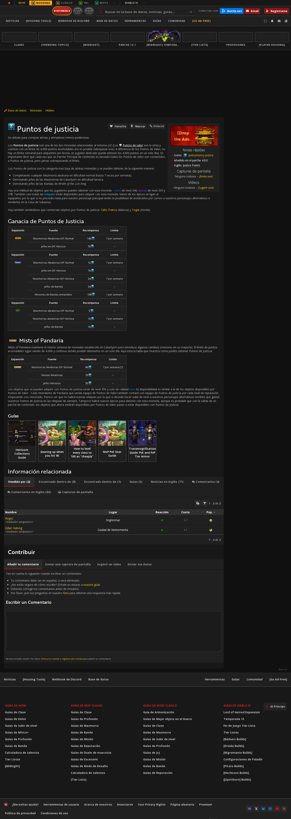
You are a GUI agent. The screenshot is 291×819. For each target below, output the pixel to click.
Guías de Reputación (85, 746)
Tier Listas (12, 759)
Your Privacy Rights (151, 804)
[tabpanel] (114, 521)
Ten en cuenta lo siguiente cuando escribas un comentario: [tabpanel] (63, 616)
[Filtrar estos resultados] (205, 503)
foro (66, 593)
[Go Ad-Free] (201, 21)
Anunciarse (125, 804)
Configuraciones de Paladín (242, 759)
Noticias (12, 21)
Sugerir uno (206, 188)
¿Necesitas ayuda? (25, 804)
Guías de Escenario (84, 759)
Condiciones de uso (54, 813)
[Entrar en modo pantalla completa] (265, 21)
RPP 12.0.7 (89, 10)
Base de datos (107, 21)
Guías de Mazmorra (85, 726)
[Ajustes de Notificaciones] (272, 21)
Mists (104, 3)
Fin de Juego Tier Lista (239, 726)
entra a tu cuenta (50, 658)
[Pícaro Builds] (233, 766)
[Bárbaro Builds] (234, 739)
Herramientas (215, 679)
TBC (86, 3)
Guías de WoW (15, 705)
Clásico (67, 3)
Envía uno (206, 176)
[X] (256, 809)
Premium (205, 804)
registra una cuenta (72, 658)
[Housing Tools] (34, 679)
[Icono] (11, 126)
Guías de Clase (15, 712)
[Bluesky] (263, 809)
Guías (157, 21)
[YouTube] (277, 809)
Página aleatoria (182, 804)
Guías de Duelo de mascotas (91, 752)
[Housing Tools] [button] (38, 21)
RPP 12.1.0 (77, 10)
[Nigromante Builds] (237, 752)
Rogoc (9, 518)
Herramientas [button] (135, 21)
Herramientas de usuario (61, 804)
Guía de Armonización (158, 712)
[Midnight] (12, 766)
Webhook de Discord (74, 21)
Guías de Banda (16, 746)
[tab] (19, 482)
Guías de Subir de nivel (21, 726)
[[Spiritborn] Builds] (237, 779)
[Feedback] (279, 21)
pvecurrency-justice (200, 155)
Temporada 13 (233, 719)
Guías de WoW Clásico (160, 705)
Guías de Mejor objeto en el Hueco (167, 719)
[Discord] (249, 809)
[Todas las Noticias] (9, 3)
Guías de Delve (15, 719)
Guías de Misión (82, 739)
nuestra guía (91, 585)
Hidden (49, 110)
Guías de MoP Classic (87, 705)
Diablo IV (135, 3)
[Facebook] (270, 809)
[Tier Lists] (78, 779)
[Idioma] (286, 21)
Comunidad (176, 21)
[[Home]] (26, 11)
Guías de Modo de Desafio (89, 766)
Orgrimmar (113, 520)
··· (114, 3)
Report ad (283, 669)
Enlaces (159, 126)
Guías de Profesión (18, 739)
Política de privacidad (20, 813)
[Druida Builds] (233, 746)
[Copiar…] (198, 503)
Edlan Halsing (13, 528)
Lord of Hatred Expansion (241, 712)
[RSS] (284, 809)
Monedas (36, 110)
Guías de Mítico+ (17, 732)
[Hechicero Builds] (236, 773)
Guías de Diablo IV (237, 705)
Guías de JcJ (151, 752)
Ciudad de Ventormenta (113, 530)
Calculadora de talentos (22, 752)
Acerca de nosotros (98, 804)
